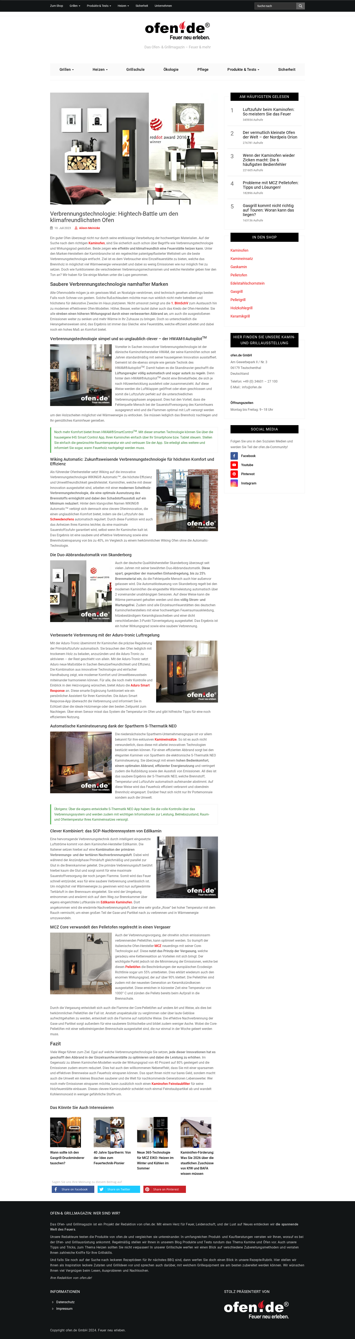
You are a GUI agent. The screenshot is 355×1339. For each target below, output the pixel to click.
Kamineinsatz (242, 258)
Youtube (247, 465)
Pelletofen (239, 275)
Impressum (64, 1309)
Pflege (203, 69)
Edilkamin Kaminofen (116, 902)
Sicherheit (142, 6)
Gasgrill (237, 291)
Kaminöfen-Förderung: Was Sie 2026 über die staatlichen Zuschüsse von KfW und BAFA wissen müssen (197, 1163)
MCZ (157, 946)
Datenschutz (65, 1302)
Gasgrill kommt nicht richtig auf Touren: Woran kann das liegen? (268, 210)
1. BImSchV (179, 303)
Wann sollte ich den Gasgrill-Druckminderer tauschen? (67, 1158)
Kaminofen (97, 243)
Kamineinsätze (166, 739)
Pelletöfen (133, 967)
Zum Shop (56, 6)
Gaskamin (239, 267)
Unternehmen (163, 6)
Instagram (248, 483)
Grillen (74, 6)
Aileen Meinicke (89, 228)
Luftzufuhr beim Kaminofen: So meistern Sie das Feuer (268, 111)
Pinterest (248, 474)
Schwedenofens (62, 519)
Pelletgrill (238, 300)
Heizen (122, 6)
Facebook (248, 456)
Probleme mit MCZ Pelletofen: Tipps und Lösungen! (271, 185)
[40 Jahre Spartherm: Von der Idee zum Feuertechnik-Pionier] (109, 1132)
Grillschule (135, 69)
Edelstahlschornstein (248, 283)
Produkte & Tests (98, 6)
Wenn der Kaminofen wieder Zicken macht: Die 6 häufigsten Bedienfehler (269, 160)
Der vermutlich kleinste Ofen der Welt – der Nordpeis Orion (270, 135)
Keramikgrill (240, 316)
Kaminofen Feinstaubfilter (171, 1084)
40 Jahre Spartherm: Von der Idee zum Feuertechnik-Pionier (112, 1158)
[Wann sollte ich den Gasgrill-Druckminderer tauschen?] (65, 1132)
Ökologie (171, 69)
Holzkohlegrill (241, 308)
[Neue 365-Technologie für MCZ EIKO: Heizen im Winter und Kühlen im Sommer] (152, 1132)
